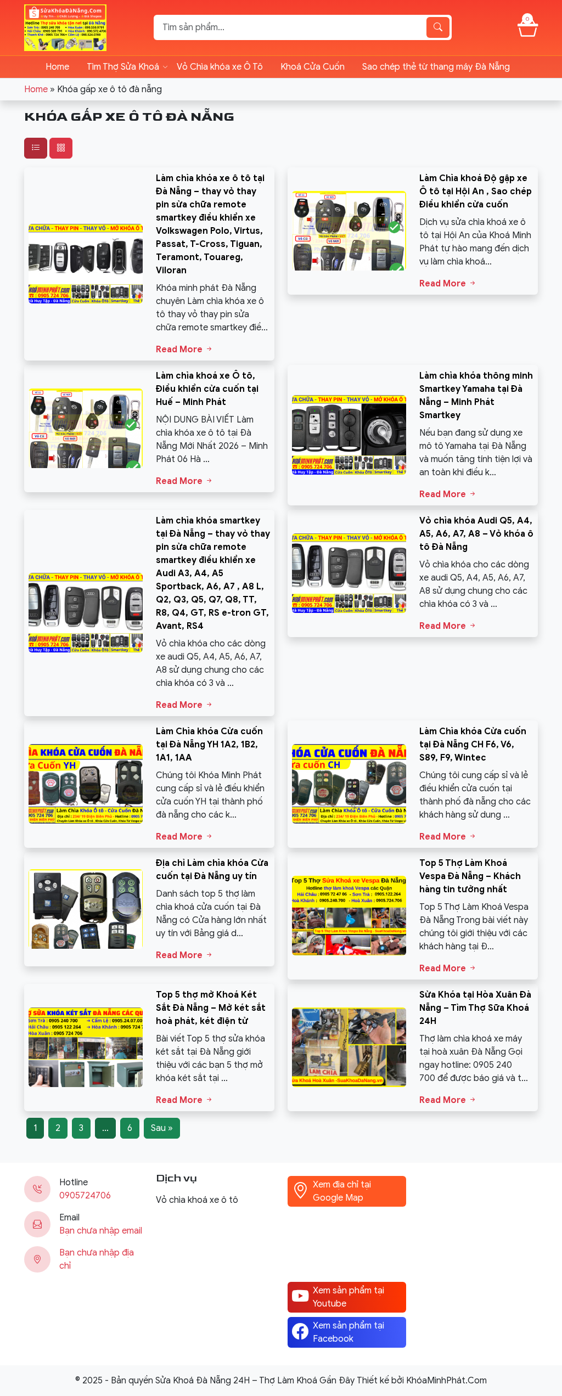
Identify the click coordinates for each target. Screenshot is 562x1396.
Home (57, 66)
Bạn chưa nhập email (100, 1230)
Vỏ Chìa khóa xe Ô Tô (220, 66)
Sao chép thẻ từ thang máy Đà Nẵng (436, 66)
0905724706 (85, 1195)
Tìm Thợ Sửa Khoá (123, 66)
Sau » (162, 1128)
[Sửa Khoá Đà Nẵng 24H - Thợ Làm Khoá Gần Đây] (65, 26)
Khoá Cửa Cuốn (312, 66)
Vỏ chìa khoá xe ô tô (197, 1200)
